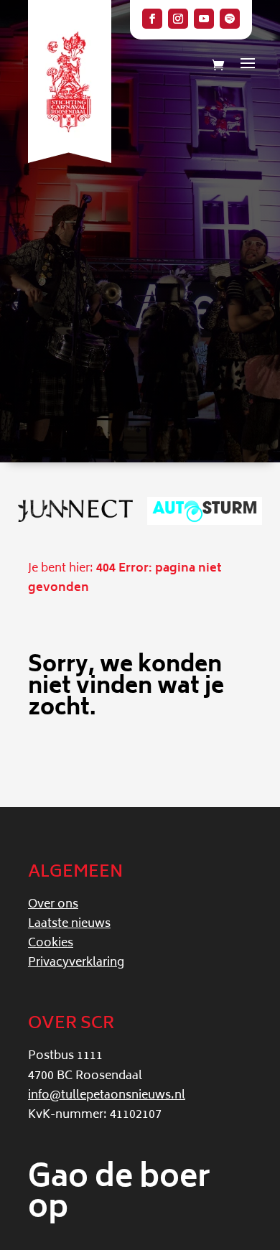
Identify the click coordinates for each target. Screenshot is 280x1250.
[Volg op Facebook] (152, 19)
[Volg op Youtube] (204, 19)
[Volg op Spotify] (230, 19)
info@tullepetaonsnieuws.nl (106, 1096)
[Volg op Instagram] (178, 19)
